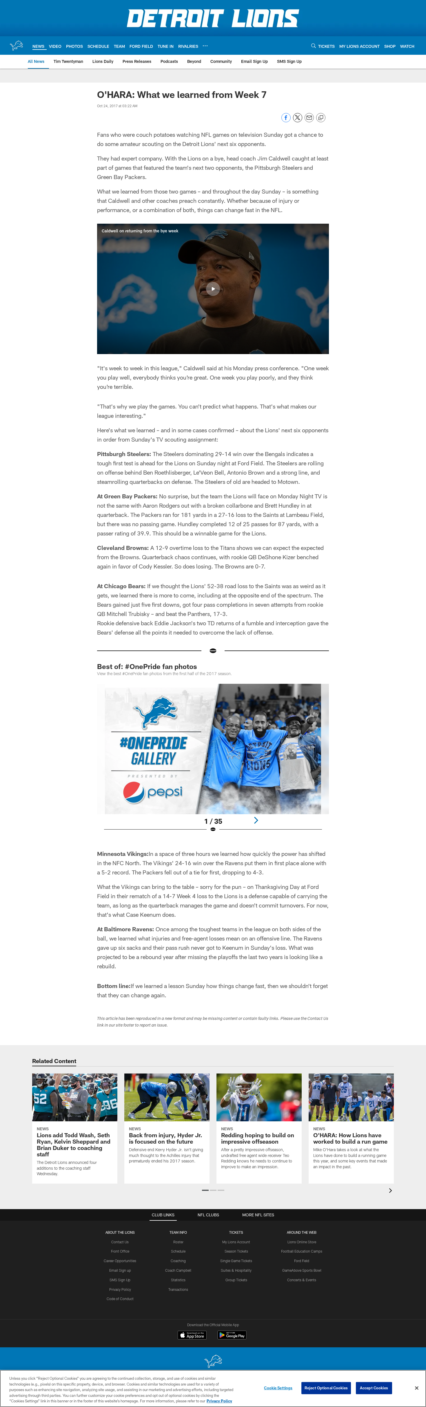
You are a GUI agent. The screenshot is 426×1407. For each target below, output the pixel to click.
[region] (213, 1388)
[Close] (416, 1388)
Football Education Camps (301, 1251)
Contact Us (120, 1242)
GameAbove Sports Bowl (301, 1270)
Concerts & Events (301, 1280)
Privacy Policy (120, 1289)
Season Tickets (236, 1251)
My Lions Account (236, 1242)
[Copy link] (320, 118)
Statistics (178, 1280)
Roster (178, 1242)
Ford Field (301, 1261)
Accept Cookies (374, 1388)
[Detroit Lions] (213, 1362)
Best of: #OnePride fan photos (147, 666)
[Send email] (309, 120)
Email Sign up (120, 1270)
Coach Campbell (178, 1270)
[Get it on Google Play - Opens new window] (232, 1338)
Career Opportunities (120, 1261)
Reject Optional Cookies (326, 1388)
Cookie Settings (278, 1388)
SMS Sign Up (120, 1280)
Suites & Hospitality (236, 1270)
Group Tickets (236, 1280)
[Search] (313, 46)
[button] (213, 289)
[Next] (255, 820)
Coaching (178, 1261)
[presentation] (391, 1191)
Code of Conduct (120, 1299)
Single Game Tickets (236, 1261)
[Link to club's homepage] (16, 45)
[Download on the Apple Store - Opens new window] (192, 1336)
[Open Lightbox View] (213, 762)
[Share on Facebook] (286, 120)
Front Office (120, 1251)
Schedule (178, 1251)
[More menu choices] (205, 45)
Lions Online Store (301, 1242)
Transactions (178, 1289)
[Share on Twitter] (297, 120)
